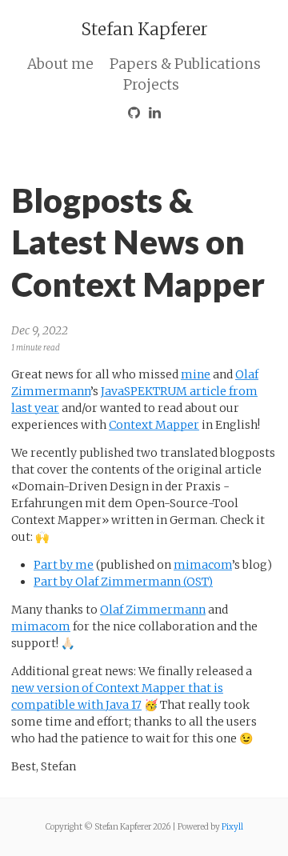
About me (60, 64)
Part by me (64, 565)
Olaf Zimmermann (153, 609)
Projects (151, 85)
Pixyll (232, 827)
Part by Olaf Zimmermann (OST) (123, 581)
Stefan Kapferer (144, 29)
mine (195, 374)
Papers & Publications (185, 64)
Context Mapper (154, 425)
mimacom (203, 565)
